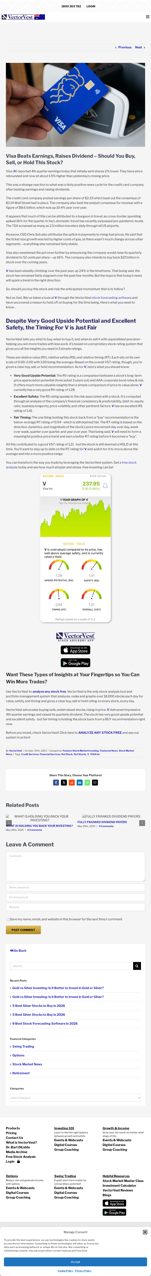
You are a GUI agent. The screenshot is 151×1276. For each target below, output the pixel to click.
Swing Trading (23, 1046)
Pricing (11, 1133)
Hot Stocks (80, 754)
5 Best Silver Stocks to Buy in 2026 (38, 1006)
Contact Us (14, 1138)
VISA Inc (95, 754)
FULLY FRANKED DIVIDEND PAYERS (102, 822)
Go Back (20, 951)
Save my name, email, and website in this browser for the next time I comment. (66, 919)
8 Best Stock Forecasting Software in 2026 (45, 1023)
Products (13, 1128)
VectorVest (15, 750)
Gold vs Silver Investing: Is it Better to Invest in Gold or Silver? (58, 988)
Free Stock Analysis (21, 1157)
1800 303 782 (71, 6)
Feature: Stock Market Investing (81, 750)
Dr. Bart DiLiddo (18, 1147)
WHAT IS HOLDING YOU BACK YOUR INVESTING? (39, 825)
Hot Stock (67, 754)
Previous (125, 47)
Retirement (21, 1073)
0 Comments (34, 829)
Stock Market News (27, 1064)
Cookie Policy (65, 1270)
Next (138, 47)
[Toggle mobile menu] (148, 17)
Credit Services (30, 754)
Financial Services (50, 754)
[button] (145, 1232)
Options (18, 1055)
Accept (75, 1262)
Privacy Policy (83, 1270)
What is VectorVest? (21, 1142)
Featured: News (109, 750)
